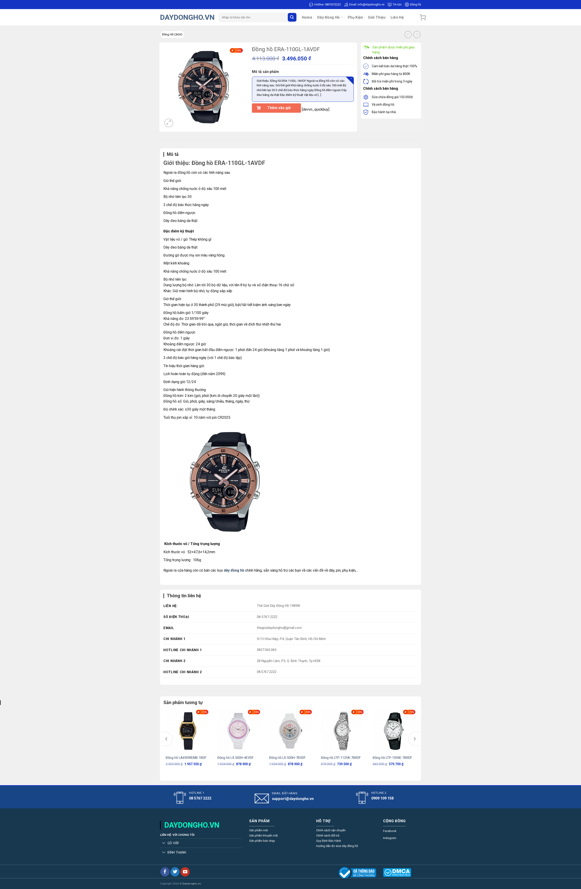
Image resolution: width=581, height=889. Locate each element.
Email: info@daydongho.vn (366, 4)
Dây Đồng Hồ (328, 17)
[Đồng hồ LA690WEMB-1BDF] (187, 731)
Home (307, 17)
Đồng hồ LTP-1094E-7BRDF (392, 758)
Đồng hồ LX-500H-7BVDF (287, 758)
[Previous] (166, 739)
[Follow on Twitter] (175, 872)
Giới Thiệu (376, 17)
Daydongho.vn (187, 17)
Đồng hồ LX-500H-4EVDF (235, 758)
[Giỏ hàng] (422, 17)
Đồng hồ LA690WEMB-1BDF (186, 758)
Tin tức (397, 4)
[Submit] (292, 17)
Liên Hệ (397, 17)
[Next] (414, 739)
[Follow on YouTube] (185, 872)
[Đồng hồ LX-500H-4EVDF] (238, 731)
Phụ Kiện (355, 17)
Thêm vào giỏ (279, 108)
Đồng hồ (415, 4)
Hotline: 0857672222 (327, 4)
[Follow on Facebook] (165, 872)
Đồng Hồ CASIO (172, 34)
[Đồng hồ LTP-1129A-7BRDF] (342, 731)
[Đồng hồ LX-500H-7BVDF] (290, 731)
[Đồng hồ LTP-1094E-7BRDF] (394, 731)
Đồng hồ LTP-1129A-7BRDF (341, 758)
